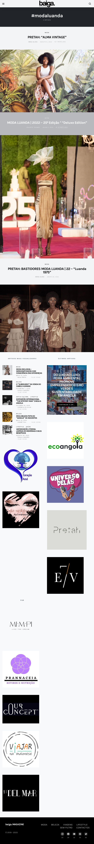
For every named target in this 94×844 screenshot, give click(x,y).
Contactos (83, 827)
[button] (61, 412)
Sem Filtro (66, 827)
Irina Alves (33, 42)
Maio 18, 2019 (21, 420)
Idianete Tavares (33, 127)
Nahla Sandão (23, 390)
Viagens (68, 824)
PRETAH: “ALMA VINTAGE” (47, 37)
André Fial (22, 422)
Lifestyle (34, 396)
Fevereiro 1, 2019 (23, 388)
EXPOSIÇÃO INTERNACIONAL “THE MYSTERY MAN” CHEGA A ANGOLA (28, 401)
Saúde (28, 426)
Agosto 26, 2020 (22, 435)
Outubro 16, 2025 (23, 405)
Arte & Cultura (22, 396)
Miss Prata (22, 377)
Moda (47, 32)
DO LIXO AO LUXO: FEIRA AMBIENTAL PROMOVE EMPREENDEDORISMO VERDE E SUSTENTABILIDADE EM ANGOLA (66, 385)
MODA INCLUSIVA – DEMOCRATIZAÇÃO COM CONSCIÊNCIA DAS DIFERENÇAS (29, 371)
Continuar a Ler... (67, 405)
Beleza (19, 382)
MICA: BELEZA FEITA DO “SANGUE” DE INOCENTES (26, 417)
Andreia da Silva (24, 407)
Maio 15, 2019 (21, 375)
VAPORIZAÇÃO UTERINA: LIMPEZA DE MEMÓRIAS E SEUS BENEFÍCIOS (28, 431)
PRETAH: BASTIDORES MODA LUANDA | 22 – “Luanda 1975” (47, 270)
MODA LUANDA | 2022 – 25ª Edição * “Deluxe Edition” (47, 123)
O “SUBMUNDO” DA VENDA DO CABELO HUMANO (28, 385)
